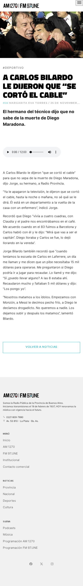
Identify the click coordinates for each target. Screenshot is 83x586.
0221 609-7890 (14, 417)
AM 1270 (9, 447)
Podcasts (9, 528)
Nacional (9, 494)
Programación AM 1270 (19, 541)
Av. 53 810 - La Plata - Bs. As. (21, 421)
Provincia (9, 487)
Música (8, 534)
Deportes (9, 500)
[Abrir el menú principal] (79, 3)
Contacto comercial (16, 466)
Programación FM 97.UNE (20, 548)
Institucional (11, 460)
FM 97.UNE (10, 453)
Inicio (6, 440)
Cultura (8, 507)
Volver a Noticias (41, 346)
